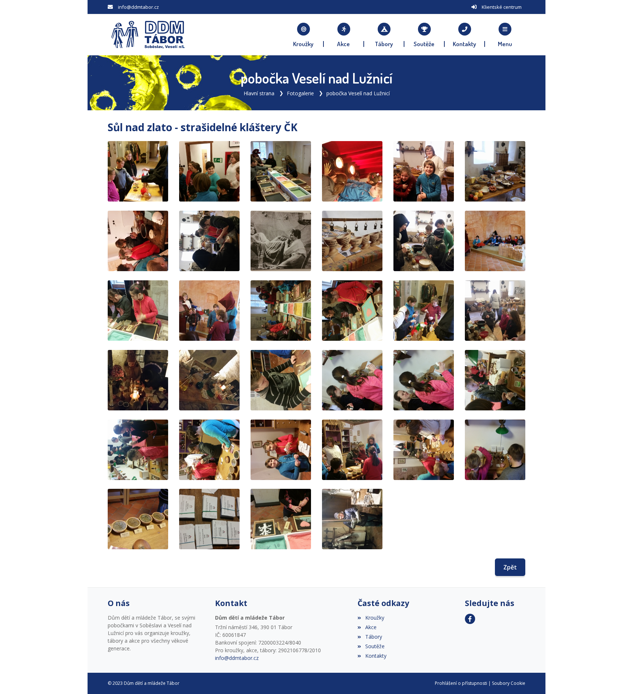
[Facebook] (470, 619)
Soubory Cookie (508, 683)
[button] (505, 34)
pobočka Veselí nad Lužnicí (358, 93)
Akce (370, 627)
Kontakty (375, 655)
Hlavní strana (259, 93)
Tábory (373, 636)
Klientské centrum (502, 7)
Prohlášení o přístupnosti (461, 683)
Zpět (510, 567)
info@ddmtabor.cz (138, 7)
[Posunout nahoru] (616, 677)
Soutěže (374, 646)
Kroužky (374, 617)
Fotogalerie (300, 93)
